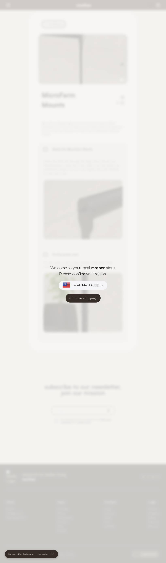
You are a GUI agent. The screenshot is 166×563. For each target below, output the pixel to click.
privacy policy (42, 554)
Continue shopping (83, 298)
